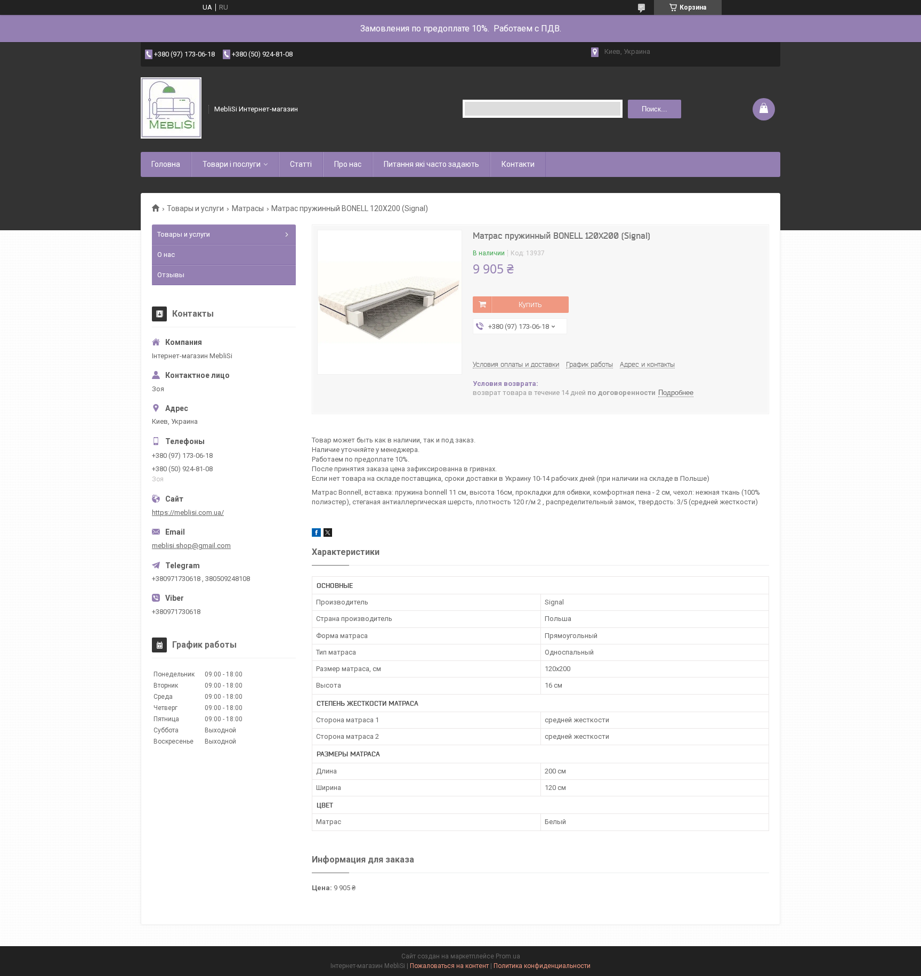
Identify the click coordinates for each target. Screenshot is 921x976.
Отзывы (170, 275)
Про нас (347, 164)
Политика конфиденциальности (542, 966)
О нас (166, 255)
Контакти (518, 164)
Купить (530, 304)
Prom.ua (508, 956)
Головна (165, 164)
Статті (301, 164)
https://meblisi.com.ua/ (188, 513)
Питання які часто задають (431, 164)
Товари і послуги (232, 164)
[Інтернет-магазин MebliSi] (171, 109)
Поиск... (654, 109)
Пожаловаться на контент (449, 966)
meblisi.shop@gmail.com (191, 546)
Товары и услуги (195, 208)
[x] (328, 534)
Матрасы (248, 208)
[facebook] (316, 534)
